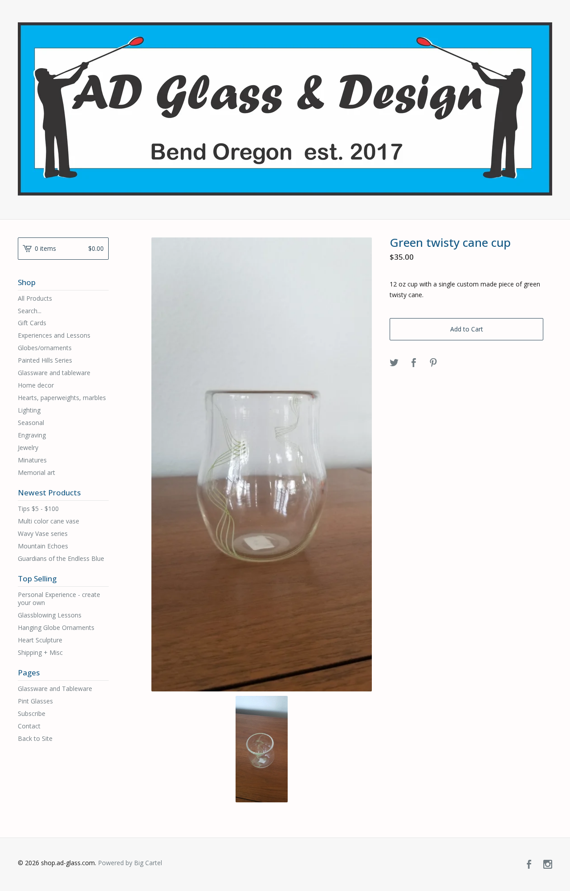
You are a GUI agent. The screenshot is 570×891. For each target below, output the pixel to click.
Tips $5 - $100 (38, 508)
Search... (29, 311)
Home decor (36, 385)
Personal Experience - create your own (59, 598)
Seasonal (31, 422)
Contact (29, 726)
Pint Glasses (35, 701)
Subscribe (31, 713)
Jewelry (28, 447)
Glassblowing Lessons (49, 615)
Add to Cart (466, 329)
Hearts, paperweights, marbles (62, 397)
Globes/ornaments (45, 347)
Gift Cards (32, 323)
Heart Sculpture (40, 640)
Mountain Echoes (43, 546)
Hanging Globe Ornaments (56, 627)
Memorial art (36, 472)
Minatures (32, 460)
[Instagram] (547, 865)
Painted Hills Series (45, 360)
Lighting (29, 410)
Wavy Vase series (43, 533)
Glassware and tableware (54, 372)
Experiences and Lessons (54, 335)
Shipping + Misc (40, 652)
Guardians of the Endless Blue (61, 558)
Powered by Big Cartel (130, 862)
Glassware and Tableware (55, 688)
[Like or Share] (413, 363)
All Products (35, 298)
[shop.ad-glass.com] (285, 109)
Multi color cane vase (48, 521)
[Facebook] (529, 865)
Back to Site (35, 738)
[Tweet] (394, 363)
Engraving (32, 435)
